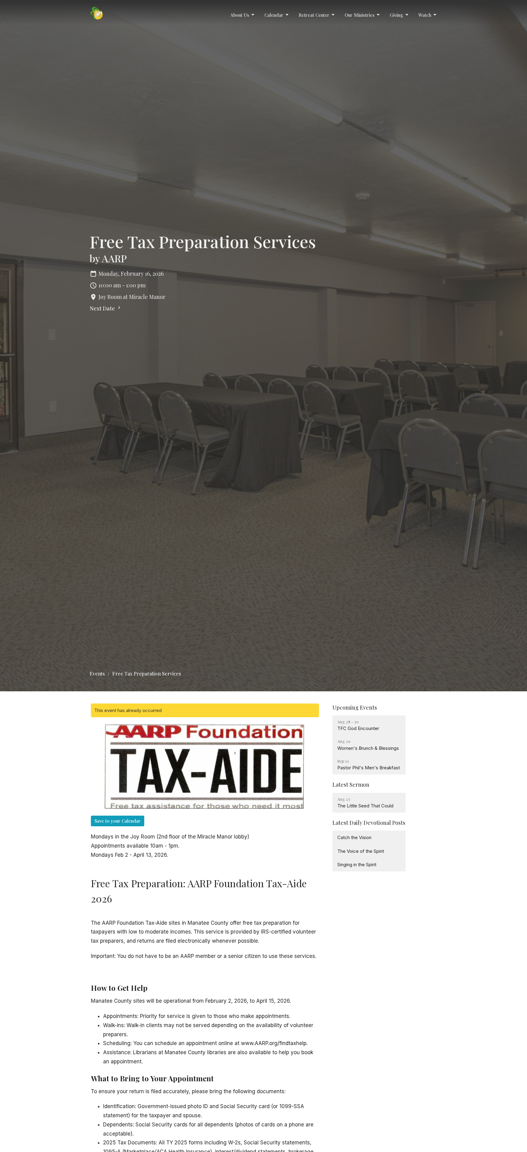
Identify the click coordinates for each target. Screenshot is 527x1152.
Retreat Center (314, 15)
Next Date (103, 308)
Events (97, 673)
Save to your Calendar (118, 821)
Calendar (273, 15)
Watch (424, 15)
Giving (396, 15)
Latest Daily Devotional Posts (368, 822)
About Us (239, 15)
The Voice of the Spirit (360, 851)
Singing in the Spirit (356, 864)
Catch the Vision (354, 837)
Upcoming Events (354, 707)
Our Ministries (360, 15)
